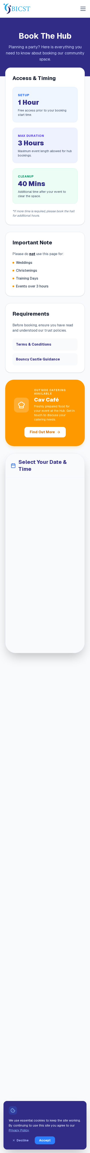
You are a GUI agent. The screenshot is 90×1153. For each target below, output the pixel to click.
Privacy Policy (19, 1130)
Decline (23, 1140)
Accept (45, 1140)
